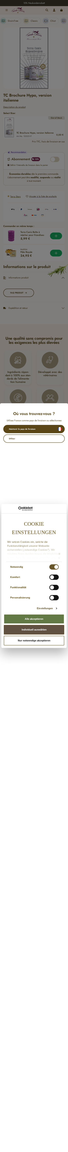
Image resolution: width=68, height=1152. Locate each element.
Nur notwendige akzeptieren (34, 640)
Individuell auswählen (34, 629)
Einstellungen (45, 608)
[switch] (54, 577)
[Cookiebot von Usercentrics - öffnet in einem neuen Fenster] (18, 508)
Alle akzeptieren (34, 618)
